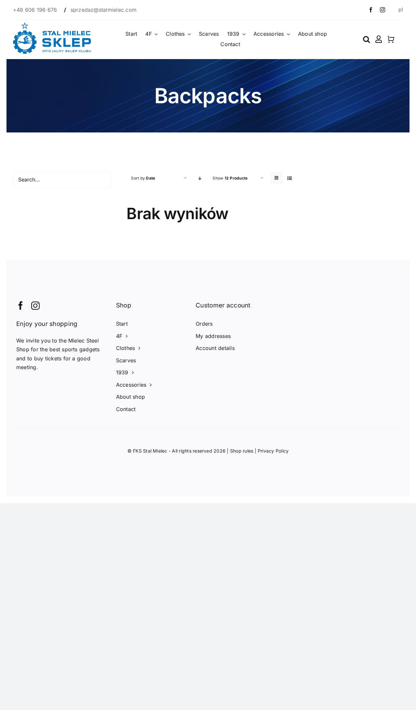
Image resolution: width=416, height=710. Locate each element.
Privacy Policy (273, 451)
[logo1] (52, 25)
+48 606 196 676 (36, 9)
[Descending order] (199, 178)
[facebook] (370, 9)
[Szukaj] (366, 39)
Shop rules (241, 451)
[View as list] (289, 178)
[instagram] (382, 9)
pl (400, 9)
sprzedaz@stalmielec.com (104, 9)
